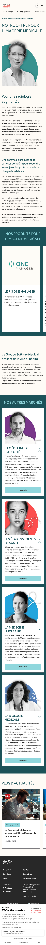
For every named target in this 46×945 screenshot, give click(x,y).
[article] (21, 818)
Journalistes (27, 874)
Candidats (26, 870)
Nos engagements (24, 11)
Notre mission (8, 870)
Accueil (4, 18)
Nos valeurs (7, 874)
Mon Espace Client (29, 878)
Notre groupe (8, 11)
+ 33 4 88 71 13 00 (29, 896)
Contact (5, 878)
